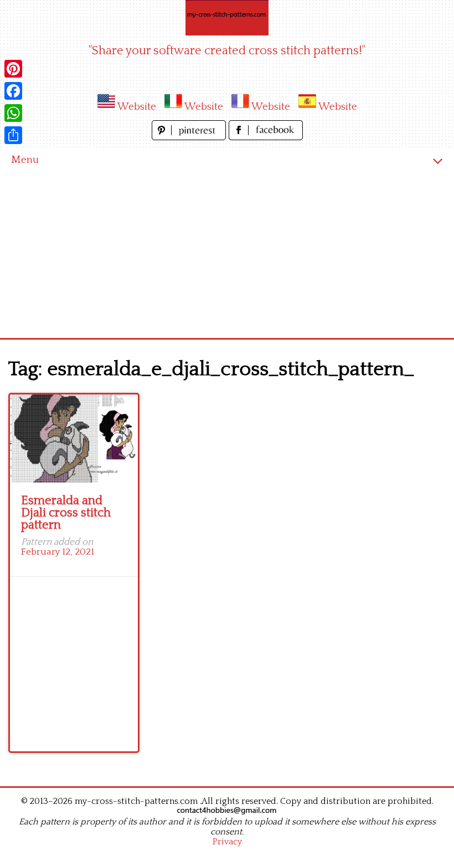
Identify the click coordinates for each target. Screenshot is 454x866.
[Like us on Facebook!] (266, 137)
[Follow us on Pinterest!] (190, 137)
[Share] (13, 135)
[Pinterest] (13, 69)
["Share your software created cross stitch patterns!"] (227, 17)
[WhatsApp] (13, 113)
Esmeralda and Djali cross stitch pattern (66, 513)
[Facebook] (13, 91)
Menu (25, 160)
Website (136, 106)
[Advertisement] (227, 254)
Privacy (227, 842)
